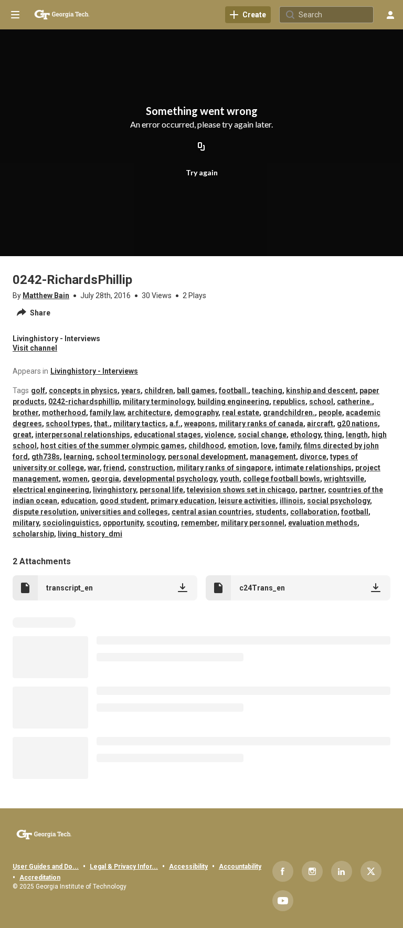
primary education (183, 501)
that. (102, 423)
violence (219, 434)
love (268, 445)
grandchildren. (289, 412)
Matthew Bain (46, 295)
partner (311, 490)
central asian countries (212, 512)
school (321, 401)
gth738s (45, 456)
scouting (161, 523)
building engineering (233, 401)
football (354, 512)
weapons (199, 423)
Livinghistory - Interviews (94, 371)
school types (68, 423)
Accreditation (39, 877)
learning (77, 456)
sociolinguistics (71, 523)
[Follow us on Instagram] (312, 871)
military (26, 523)
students (271, 512)
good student (123, 501)
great (22, 434)
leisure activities (247, 501)
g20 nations (357, 423)
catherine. (354, 401)
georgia (105, 478)
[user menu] (390, 14)
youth (229, 478)
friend (113, 467)
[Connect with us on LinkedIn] (341, 871)
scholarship (33, 534)
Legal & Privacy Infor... (124, 866)
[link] (248, 14)
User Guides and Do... (46, 866)
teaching (267, 390)
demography (196, 412)
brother (25, 412)
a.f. (175, 423)
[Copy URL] (201, 147)
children (158, 390)
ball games (196, 390)
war (94, 467)
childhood (206, 445)
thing (333, 434)
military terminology (158, 401)
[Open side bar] (15, 14)
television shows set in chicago (241, 490)
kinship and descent (321, 390)
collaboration (313, 512)
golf (38, 390)
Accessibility (188, 866)
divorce (313, 456)
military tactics (139, 423)
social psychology (338, 501)
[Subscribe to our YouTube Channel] (282, 900)
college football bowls (281, 478)
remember (199, 523)
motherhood (64, 412)
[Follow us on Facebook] (282, 871)
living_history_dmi (90, 534)
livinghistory (114, 490)
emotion (242, 445)
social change (262, 434)
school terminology (130, 456)
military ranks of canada (261, 423)
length (357, 434)
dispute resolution (45, 512)
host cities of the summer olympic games (112, 445)
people (330, 412)
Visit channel (35, 348)
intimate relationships (313, 467)
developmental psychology (169, 478)
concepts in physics (83, 390)
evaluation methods (322, 523)
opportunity (123, 523)
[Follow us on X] (370, 871)
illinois (291, 501)
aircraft (320, 423)
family (289, 445)
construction (150, 467)
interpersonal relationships (82, 434)
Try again (202, 172)
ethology (305, 434)
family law (107, 412)
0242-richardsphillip (83, 401)
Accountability (240, 866)
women (75, 478)
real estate (240, 412)
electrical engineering (51, 490)
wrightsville (344, 478)
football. (233, 390)
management (273, 456)
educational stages (167, 434)
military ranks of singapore (224, 467)
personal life (161, 490)
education (78, 501)
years (131, 390)
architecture (149, 412)
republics (289, 401)
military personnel (252, 523)
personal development (207, 456)
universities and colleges (124, 512)
